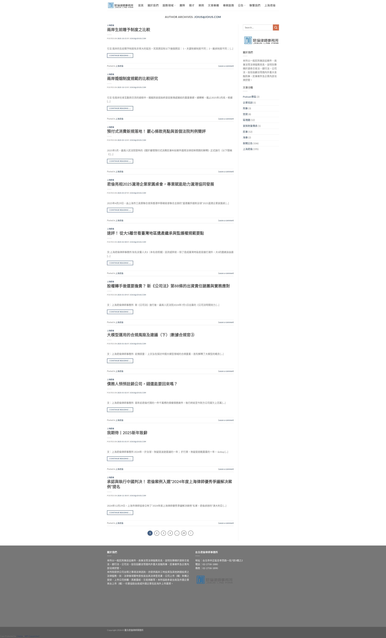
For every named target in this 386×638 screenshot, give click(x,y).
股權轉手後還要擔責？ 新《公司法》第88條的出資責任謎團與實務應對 (168, 286)
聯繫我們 (254, 5)
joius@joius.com (207, 17)
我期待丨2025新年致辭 (127, 432)
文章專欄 (213, 5)
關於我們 (153, 5)
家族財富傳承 (250, 125)
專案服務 (228, 5)
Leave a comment (226, 66)
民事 (245, 131)
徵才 (192, 5)
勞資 (245, 114)
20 (183, 533)
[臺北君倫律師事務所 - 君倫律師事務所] (120, 5)
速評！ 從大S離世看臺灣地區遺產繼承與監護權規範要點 (155, 233)
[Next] (190, 533)
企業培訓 (248, 102)
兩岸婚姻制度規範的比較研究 (132, 78)
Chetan (20, 636)
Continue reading (120, 55)
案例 (201, 5)
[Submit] (276, 27)
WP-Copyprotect (32, 636)
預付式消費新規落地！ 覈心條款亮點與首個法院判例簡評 (156, 131)
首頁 (141, 5)
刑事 (245, 108)
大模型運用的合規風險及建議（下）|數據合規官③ (151, 335)
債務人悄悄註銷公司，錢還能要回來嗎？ (142, 384)
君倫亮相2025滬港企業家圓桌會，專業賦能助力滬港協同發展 (160, 184)
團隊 (182, 5)
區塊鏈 (246, 119)
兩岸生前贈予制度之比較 (128, 29)
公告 (241, 5)
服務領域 (168, 5)
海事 (245, 137)
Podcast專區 (249, 96)
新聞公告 (248, 143)
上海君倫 (269, 5)
